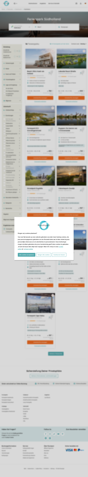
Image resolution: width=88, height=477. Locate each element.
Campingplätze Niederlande (8, 411)
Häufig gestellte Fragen (28, 448)
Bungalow (25, 411)
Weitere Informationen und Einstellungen (44, 376)
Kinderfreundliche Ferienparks (30, 400)
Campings (4, 406)
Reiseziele (10, 9)
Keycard (4, 450)
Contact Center (9, 437)
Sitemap (52, 468)
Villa (24, 421)
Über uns (46, 453)
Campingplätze (5, 409)
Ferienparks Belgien (6, 400)
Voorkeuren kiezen (59, 255)
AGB (25, 468)
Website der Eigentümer (28, 457)
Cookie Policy (39, 468)
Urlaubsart (25, 394)
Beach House (26, 409)
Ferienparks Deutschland (8, 402)
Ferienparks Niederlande (7, 397)
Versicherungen (5, 453)
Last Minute (47, 397)
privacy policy (28, 249)
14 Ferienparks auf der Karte (60, 44)
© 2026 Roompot (60, 468)
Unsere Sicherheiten (6, 448)
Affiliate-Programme (48, 448)
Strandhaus (26, 418)
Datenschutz (31, 468)
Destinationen (33, 3)
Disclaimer (46, 468)
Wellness (46, 457)
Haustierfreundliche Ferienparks (30, 397)
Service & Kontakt (53, 3)
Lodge (24, 416)
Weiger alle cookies (44, 255)
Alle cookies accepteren (26, 255)
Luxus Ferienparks (27, 402)
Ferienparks (5, 394)
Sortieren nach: (75, 44)
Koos (45, 455)
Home (3, 9)
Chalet (24, 413)
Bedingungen (5, 455)
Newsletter (46, 450)
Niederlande (18, 9)
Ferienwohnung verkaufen (29, 455)
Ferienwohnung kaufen (28, 453)
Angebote (43, 3)
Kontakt (24, 450)
